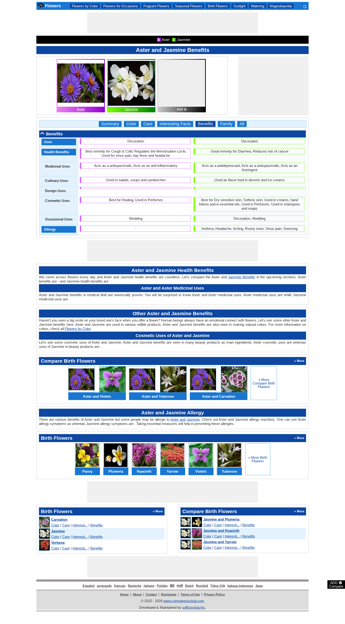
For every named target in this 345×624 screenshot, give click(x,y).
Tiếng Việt (217, 586)
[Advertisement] (172, 22)
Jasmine (131, 109)
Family (226, 124)
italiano (149, 586)
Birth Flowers (218, 6)
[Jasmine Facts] (44, 534)
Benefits (205, 124)
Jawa (259, 586)
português (104, 586)
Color (131, 124)
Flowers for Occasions (120, 6)
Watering (257, 6)
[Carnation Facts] (44, 522)
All (242, 124)
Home (124, 594)
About (137, 594)
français (120, 586)
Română (202, 586)
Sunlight (239, 6)
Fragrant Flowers (156, 6)
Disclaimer (168, 594)
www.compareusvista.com (183, 601)
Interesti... (80, 525)
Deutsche (134, 586)
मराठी (180, 586)
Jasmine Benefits (241, 277)
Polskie (162, 586)
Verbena (58, 543)
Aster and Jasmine (185, 419)
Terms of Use (190, 594)
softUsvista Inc (193, 607)
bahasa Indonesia (240, 586)
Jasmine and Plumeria (221, 519)
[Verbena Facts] (44, 545)
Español (89, 586)
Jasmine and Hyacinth (221, 531)
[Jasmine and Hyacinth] (191, 533)
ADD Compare (336, 584)
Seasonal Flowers (188, 6)
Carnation (59, 520)
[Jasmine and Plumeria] (191, 522)
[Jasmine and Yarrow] (191, 544)
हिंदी (172, 586)
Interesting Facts (175, 124)
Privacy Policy (214, 594)
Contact (151, 594)
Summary (110, 124)
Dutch (189, 586)
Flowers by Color (85, 6)
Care (148, 124)
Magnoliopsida (281, 6)
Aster (81, 109)
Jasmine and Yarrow (220, 542)
